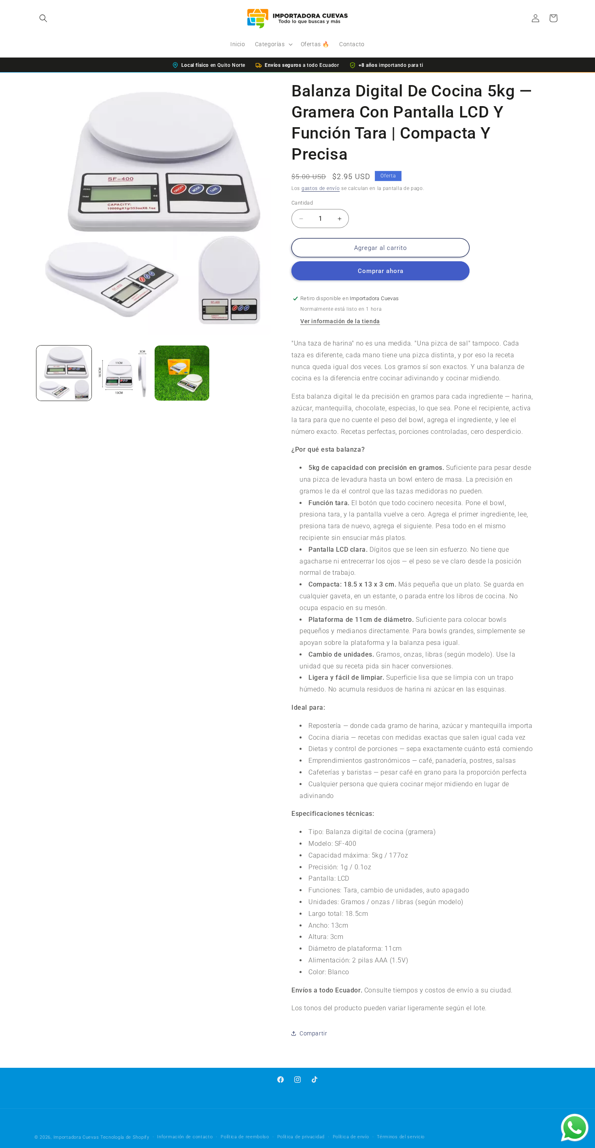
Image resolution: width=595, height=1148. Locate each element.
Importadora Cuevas (76, 1137)
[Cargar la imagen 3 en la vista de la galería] (182, 373)
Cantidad (302, 203)
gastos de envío (321, 188)
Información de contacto (184, 1136)
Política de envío (351, 1136)
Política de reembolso (245, 1136)
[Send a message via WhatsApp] (575, 1128)
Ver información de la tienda (340, 321)
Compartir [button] (313, 1033)
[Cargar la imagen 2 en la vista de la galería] (123, 373)
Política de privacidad (301, 1136)
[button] (43, 18)
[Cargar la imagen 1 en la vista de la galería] (63, 373)
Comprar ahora (381, 271)
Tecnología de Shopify (124, 1137)
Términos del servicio (401, 1136)
